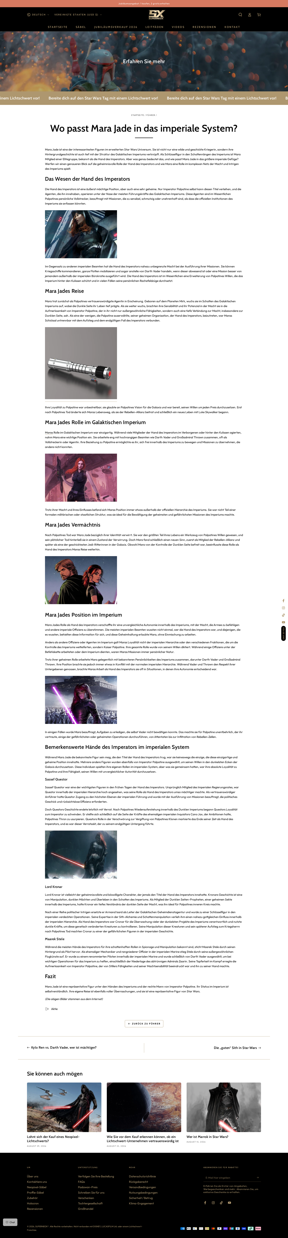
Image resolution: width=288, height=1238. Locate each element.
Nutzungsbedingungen (143, 1192)
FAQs (81, 1182)
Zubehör (32, 1198)
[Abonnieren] (259, 1178)
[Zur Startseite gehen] (157, 15)
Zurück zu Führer (146, 1023)
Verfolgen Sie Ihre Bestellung (96, 1176)
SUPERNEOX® (42, 1226)
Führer (150, 115)
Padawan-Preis (88, 1187)
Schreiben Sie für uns (91, 1192)
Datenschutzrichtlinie (142, 1176)
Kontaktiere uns (37, 1182)
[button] (240, 15)
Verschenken (86, 1198)
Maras (49, 432)
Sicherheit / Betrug (141, 1198)
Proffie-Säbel (35, 1192)
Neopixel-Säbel (36, 1187)
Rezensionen (35, 1209)
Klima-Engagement (141, 1203)
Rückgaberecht (138, 1182)
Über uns (32, 1176)
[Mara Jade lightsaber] (81, 400)
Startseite (137, 115)
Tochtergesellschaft (90, 1203)
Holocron (33, 1203)
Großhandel (85, 1209)
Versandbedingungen (142, 1187)
